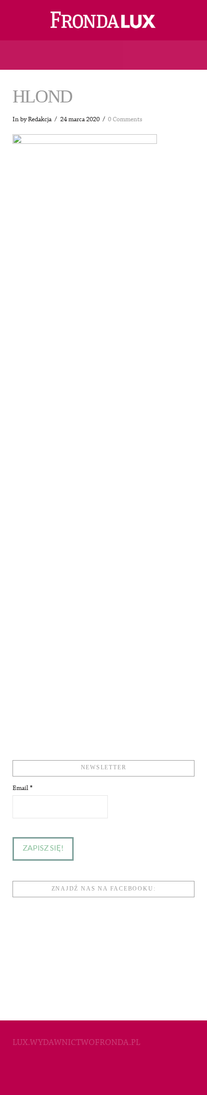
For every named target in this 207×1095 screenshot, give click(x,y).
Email (23, 788)
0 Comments (125, 119)
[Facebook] (103, 1074)
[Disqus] (103, 350)
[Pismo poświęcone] (103, 20)
